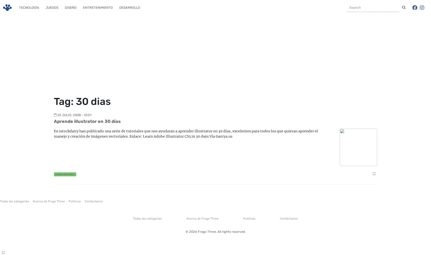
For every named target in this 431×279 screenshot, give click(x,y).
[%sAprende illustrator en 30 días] (358, 147)
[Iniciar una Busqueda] (404, 7)
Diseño (71, 7)
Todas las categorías (14, 201)
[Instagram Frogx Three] (422, 7)
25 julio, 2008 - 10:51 (74, 115)
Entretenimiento (98, 7)
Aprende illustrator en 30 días (87, 121)
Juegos (52, 7)
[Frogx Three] (7, 7)
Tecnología (29, 7)
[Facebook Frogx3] (414, 7)
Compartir (374, 174)
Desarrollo (129, 7)
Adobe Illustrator (65, 174)
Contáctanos (94, 201)
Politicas (75, 201)
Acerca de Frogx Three (49, 201)
